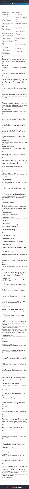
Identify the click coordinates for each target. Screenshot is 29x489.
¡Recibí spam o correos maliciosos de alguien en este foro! (21, 24)
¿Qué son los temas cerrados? (5, 52)
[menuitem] (8, 1)
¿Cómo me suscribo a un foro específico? (19, 41)
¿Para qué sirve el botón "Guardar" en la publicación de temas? (8, 43)
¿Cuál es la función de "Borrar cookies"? (6, 20)
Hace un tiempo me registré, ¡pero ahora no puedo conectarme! (8, 17)
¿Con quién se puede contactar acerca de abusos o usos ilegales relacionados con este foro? (21, 50)
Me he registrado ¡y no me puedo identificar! (7, 15)
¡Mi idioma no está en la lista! (5, 27)
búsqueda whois (9, 467)
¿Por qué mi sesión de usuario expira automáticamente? (6, 19)
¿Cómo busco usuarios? (17, 34)
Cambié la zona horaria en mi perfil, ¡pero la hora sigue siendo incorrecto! (7, 26)
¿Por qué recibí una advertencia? (6, 40)
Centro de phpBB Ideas (11, 461)
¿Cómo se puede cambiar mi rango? (6, 29)
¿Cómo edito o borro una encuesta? (6, 38)
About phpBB (10, 456)
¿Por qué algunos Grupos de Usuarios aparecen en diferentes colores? (21, 17)
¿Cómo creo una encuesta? (5, 36)
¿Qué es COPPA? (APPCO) (5, 13)
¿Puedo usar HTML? (4, 48)
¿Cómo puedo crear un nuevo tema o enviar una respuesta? (7, 33)
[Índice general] (14, 3)
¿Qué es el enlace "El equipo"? (18, 19)
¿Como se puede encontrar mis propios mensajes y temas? (21, 35)
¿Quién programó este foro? (18, 48)
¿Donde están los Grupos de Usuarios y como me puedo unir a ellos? (20, 15)
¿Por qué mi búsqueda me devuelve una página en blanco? (20, 33)
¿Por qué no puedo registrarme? (6, 14)
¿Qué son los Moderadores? (18, 13)
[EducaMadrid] (14, 487)
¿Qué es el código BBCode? (5, 47)
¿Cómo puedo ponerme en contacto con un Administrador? (20, 51)
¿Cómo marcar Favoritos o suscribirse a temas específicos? (20, 40)
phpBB (7, 143)
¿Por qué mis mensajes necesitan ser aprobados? (8, 44)
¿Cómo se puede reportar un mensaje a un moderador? (7, 41)
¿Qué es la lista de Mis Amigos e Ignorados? (20, 26)
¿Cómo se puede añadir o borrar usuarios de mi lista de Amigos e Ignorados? (21, 28)
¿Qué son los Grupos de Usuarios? (19, 14)
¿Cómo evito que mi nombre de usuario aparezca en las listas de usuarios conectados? (8, 24)
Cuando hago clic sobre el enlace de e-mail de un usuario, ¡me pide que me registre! (7, 30)
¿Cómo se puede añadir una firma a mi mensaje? (7, 35)
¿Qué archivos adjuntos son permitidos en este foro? (20, 45)
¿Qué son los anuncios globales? (6, 50)
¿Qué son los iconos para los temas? (6, 53)
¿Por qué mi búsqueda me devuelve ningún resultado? (20, 32)
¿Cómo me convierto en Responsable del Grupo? (20, 16)
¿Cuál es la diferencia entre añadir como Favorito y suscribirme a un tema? (21, 38)
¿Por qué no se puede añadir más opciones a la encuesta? (7, 37)
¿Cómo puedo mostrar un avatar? (6, 28)
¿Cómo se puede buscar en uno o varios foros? (20, 30)
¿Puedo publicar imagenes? (5, 49)
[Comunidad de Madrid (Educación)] (9, 487)
